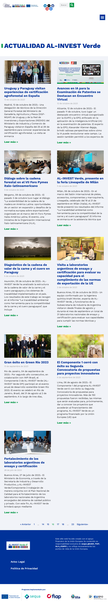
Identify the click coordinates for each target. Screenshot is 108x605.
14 (43, 524)
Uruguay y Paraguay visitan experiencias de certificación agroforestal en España (26, 92)
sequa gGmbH (87, 544)
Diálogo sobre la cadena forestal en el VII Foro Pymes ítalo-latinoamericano (26, 182)
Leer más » (11, 141)
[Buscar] (72, 5)
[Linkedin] (45, 5)
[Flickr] (50, 8)
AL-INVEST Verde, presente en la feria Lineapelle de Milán (80, 180)
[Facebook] (52, 5)
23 (72, 524)
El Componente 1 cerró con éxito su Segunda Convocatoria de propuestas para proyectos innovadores (78, 368)
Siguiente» (82, 524)
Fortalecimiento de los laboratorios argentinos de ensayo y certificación (24, 462)
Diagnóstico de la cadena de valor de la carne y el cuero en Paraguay (27, 268)
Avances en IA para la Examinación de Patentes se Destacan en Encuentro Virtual (79, 94)
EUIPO (64, 546)
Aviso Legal (18, 561)
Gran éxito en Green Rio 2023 (26, 362)
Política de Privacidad (24, 568)
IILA (57, 546)
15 (48, 524)
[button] (102, 17)
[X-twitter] (48, 5)
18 (63, 524)
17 (58, 524)
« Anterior (25, 524)
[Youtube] (47, 8)
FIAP (97, 544)
